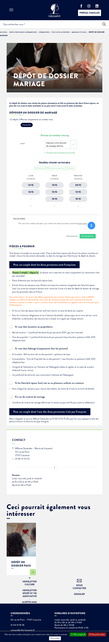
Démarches (44, 32)
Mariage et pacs (79, 32)
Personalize (55, 638)
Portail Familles (89, 12)
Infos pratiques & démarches (23, 32)
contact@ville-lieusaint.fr (23, 630)
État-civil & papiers (60, 32)
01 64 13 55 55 (17, 625)
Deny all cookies (98, 634)
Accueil (3, 32)
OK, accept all (79, 634)
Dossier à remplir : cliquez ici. (25, 272)
